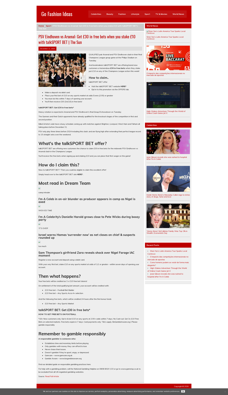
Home (41, 26)
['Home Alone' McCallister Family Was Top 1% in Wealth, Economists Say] (168, 227)
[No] (225, 391)
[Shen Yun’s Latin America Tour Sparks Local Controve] (168, 33)
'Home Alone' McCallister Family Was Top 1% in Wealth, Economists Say (167, 232)
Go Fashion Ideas (56, 13)
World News (178, 14)
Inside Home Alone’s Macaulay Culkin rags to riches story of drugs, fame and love (168, 196)
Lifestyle (135, 14)
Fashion (122, 14)
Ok (183, 391)
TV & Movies (161, 14)
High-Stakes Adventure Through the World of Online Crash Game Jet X (166, 112)
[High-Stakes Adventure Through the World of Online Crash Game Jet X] (168, 107)
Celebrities (96, 14)
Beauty (110, 14)
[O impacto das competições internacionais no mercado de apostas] (168, 69)
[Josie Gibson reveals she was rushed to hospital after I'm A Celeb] (168, 153)
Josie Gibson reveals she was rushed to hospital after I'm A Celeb (167, 158)
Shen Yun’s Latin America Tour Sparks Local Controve (165, 38)
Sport (147, 14)
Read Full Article (52, 376)
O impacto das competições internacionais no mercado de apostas (166, 74)
